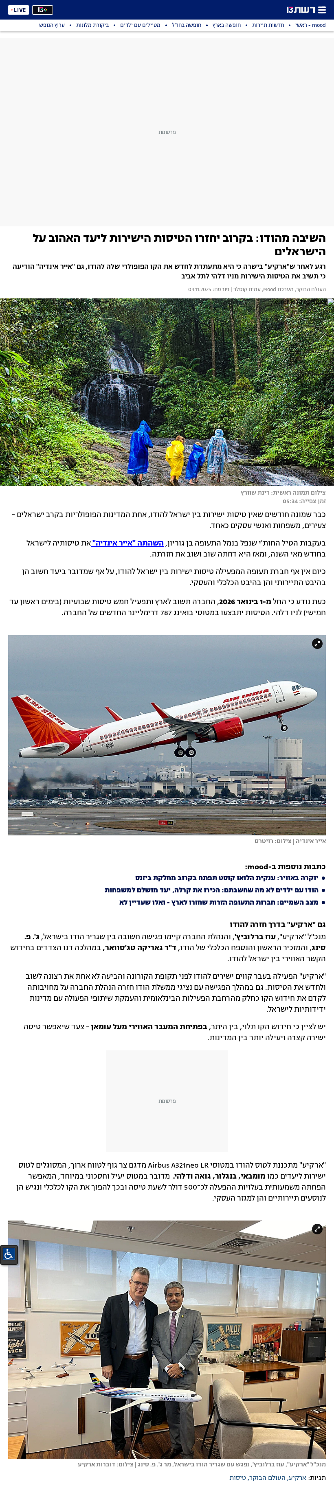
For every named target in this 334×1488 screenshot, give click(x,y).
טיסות (237, 1478)
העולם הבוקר (267, 1478)
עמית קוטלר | (245, 290)
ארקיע (297, 1478)
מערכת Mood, (277, 290)
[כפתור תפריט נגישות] (9, 1254)
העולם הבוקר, (310, 290)
